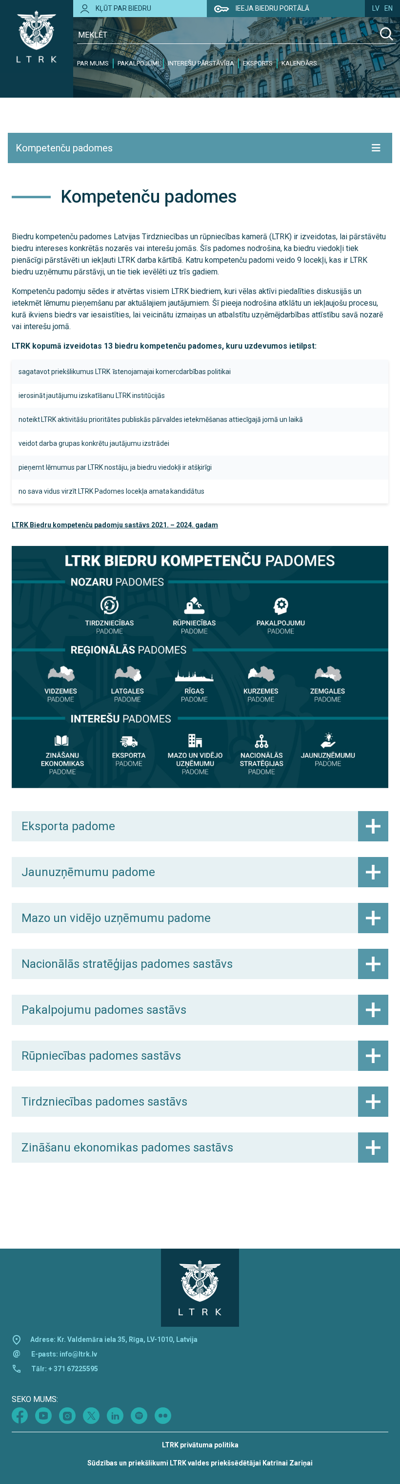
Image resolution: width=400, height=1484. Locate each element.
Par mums (93, 63)
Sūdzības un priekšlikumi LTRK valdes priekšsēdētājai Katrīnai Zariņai (200, 1463)
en (388, 8)
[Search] (386, 35)
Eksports (258, 63)
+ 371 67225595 (73, 1369)
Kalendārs (299, 63)
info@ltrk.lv (78, 1354)
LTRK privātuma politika (200, 1445)
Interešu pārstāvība (201, 63)
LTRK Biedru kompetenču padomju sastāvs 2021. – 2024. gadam (115, 525)
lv (376, 8)
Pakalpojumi (138, 63)
